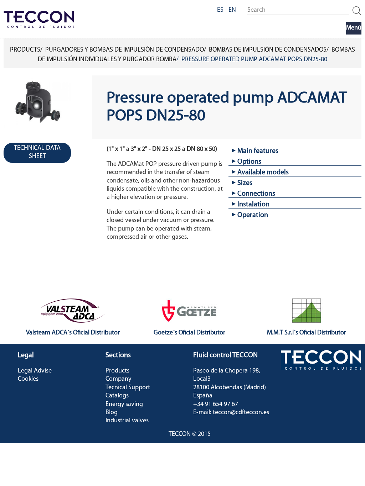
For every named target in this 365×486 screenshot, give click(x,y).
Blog (112, 413)
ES (220, 10)
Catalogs (117, 396)
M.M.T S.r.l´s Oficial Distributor (306, 333)
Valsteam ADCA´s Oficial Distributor (73, 333)
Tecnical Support (128, 388)
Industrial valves (127, 421)
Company (118, 379)
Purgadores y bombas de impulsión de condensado (124, 50)
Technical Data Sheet (37, 152)
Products (25, 50)
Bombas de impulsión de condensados (268, 50)
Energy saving (124, 404)
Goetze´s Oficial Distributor (189, 333)
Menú (353, 28)
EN (232, 10)
